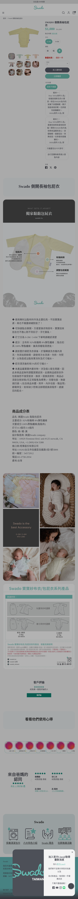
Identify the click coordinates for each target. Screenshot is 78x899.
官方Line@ (61, 864)
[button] (71, 886)
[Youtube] (57, 887)
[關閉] (72, 852)
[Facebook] (53, 887)
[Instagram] (60, 887)
